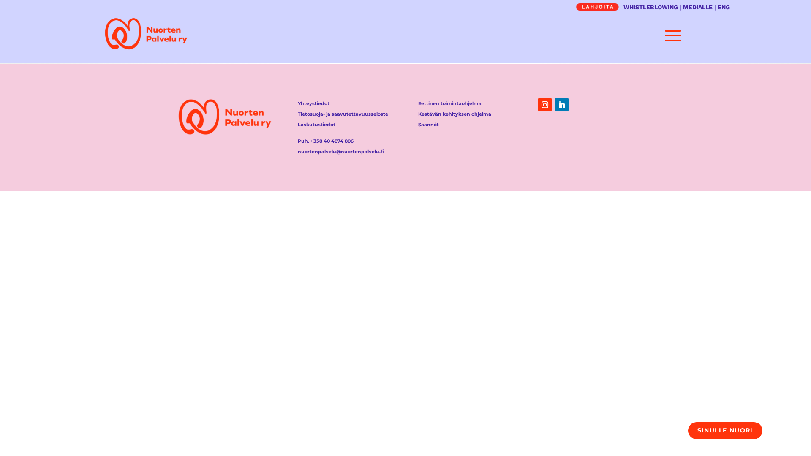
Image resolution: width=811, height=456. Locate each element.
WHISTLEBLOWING (650, 7)
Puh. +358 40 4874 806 (326, 141)
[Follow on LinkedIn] (562, 104)
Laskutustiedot (316, 125)
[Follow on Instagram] (545, 104)
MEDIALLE (698, 7)
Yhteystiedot (313, 103)
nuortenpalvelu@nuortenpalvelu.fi (341, 152)
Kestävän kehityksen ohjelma (454, 114)
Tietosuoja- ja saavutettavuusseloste (343, 114)
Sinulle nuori (725, 430)
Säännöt (428, 125)
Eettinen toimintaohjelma (450, 103)
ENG (724, 7)
